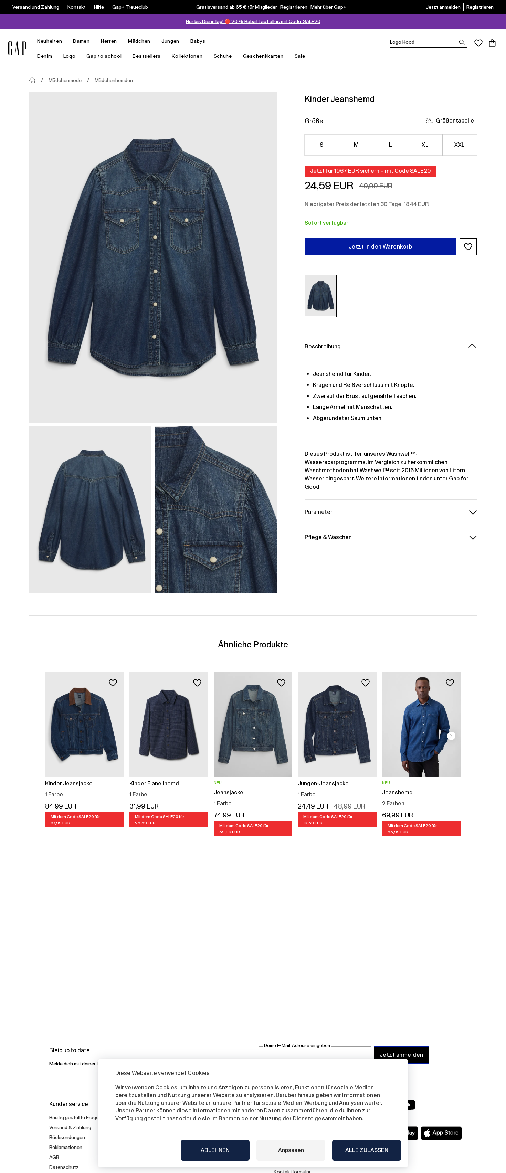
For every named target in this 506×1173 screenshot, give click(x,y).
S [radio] (321, 144)
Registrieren (293, 7)
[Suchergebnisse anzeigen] (462, 42)
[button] (468, 246)
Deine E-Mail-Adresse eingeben (297, 1045)
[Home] (32, 80)
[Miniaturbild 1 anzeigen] (90, 509)
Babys (197, 41)
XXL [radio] (459, 144)
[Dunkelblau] (321, 296)
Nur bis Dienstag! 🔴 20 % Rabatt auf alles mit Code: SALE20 (253, 21)
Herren (109, 41)
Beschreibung (323, 346)
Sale (300, 56)
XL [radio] (425, 144)
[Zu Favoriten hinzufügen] (112, 682)
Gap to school (104, 56)
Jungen (170, 41)
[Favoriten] (478, 43)
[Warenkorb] (492, 43)
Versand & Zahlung (70, 1127)
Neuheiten (49, 41)
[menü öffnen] (65, 41)
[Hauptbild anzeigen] (153, 257)
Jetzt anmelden (443, 7)
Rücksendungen (67, 1137)
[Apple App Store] (441, 1133)
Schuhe (223, 56)
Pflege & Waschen (328, 536)
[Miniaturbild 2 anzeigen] (216, 509)
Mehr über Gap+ (328, 7)
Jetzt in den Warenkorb (380, 246)
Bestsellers (147, 56)
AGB (54, 1157)
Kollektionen (187, 56)
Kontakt (76, 7)
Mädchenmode (65, 80)
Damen (81, 41)
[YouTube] (408, 1105)
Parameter (319, 511)
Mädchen (139, 41)
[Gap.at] (17, 48)
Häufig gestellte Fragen (75, 1117)
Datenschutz (64, 1167)
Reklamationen (65, 1147)
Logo (69, 56)
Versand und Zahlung (35, 7)
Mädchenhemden (114, 80)
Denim (44, 56)
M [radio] (356, 144)
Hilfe (99, 7)
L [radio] (390, 144)
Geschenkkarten (263, 56)
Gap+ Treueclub (130, 7)
